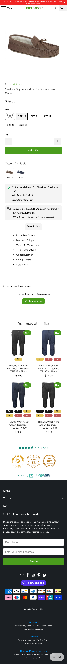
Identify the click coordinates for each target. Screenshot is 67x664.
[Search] (55, 8)
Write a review (33, 301)
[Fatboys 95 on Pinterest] (39, 575)
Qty (6, 134)
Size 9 (10, 116)
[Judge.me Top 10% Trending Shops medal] (49, 461)
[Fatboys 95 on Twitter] (44, 575)
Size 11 (35, 116)
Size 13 (10, 125)
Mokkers (17, 84)
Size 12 (47, 116)
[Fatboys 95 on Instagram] (33, 575)
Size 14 (23, 125)
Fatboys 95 (37, 609)
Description (33, 226)
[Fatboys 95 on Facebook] (27, 575)
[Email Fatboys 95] (22, 575)
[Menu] (1, 8)
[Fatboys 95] (33, 8)
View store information (22, 199)
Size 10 (22, 116)
